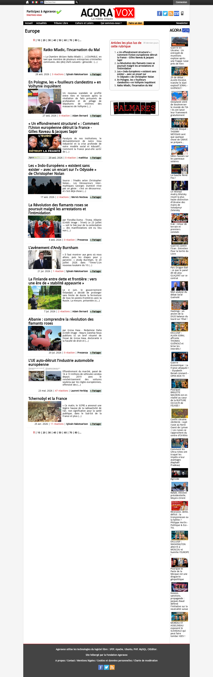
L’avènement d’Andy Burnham (53, 248)
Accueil (29, 23)
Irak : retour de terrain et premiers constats (179, 228)
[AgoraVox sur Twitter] (165, 15)
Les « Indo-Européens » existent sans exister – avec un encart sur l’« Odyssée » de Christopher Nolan (62, 170)
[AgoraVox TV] (176, 15)
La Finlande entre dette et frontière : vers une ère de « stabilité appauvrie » (62, 281)
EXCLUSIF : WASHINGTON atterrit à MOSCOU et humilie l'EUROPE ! (180, 548)
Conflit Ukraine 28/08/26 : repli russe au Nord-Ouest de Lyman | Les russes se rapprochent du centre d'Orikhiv (179, 427)
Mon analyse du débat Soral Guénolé (179, 295)
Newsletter (182, 23)
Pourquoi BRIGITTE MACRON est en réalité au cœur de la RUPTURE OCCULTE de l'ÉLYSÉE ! (179, 397)
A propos (60, 660)
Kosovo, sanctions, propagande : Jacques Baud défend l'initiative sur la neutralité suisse (179, 601)
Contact (71, 660)
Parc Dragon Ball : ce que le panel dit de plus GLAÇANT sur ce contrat (179, 273)
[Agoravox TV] (41, 2)
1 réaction (58, 271)
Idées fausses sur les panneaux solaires (180, 159)
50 (60, 40)
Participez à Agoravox (41, 11)
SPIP (112, 649)
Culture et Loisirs (84, 23)
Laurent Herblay (79, 390)
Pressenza (82, 239)
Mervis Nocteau (79, 197)
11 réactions (57, 424)
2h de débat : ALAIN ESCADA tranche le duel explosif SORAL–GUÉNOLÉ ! (179, 82)
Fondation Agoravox (116, 655)
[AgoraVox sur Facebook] (159, 15)
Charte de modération (146, 660)
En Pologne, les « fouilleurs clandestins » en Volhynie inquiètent (64, 84)
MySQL (142, 649)
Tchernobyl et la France (47, 398)
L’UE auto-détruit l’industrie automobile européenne (61, 362)
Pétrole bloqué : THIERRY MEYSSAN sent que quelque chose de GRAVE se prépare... (179, 136)
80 (76, 40)
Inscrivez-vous (34, 15)
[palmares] (134, 114)
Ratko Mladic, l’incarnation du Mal (71, 50)
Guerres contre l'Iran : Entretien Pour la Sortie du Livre (179, 249)
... (80, 40)
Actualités (41, 23)
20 (44, 40)
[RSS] (170, 15)
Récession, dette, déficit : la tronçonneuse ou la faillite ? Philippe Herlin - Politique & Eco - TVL (180, 519)
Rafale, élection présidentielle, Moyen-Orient (179, 495)
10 (38, 40)
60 (65, 40)
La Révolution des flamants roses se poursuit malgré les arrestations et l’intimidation (58, 209)
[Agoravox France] (32, 2)
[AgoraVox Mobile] (182, 15)
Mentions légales (86, 660)
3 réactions (58, 74)
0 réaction (64, 115)
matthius (83, 157)
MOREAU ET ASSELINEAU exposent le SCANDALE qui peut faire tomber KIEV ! (178, 629)
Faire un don (135, 23)
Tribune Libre (61, 23)
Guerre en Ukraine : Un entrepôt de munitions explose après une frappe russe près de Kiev (180, 55)
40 (54, 40)
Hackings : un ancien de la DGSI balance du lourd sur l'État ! (179, 315)
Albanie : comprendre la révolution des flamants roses (61, 321)
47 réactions (61, 390)
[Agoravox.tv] (180, 32)
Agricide (175, 479)
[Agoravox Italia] (36, 2)
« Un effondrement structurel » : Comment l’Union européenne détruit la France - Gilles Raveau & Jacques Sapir (63, 127)
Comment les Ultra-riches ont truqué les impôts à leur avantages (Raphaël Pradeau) (179, 457)
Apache (119, 649)
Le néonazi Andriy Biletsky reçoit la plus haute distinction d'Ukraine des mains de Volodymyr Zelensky (179, 201)
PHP (136, 649)
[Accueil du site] (108, 20)
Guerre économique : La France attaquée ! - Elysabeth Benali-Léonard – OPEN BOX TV (180, 369)
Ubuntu (128, 649)
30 (49, 40)
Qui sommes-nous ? (111, 23)
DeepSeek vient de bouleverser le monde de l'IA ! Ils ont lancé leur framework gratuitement (179, 108)
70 (70, 40)
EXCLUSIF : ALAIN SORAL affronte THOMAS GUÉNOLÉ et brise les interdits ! (178, 341)
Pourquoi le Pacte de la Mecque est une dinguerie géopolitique (179, 574)
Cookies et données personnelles (114, 660)
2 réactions (63, 197)
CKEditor (152, 649)
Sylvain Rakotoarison (77, 74)
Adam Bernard (80, 115)
